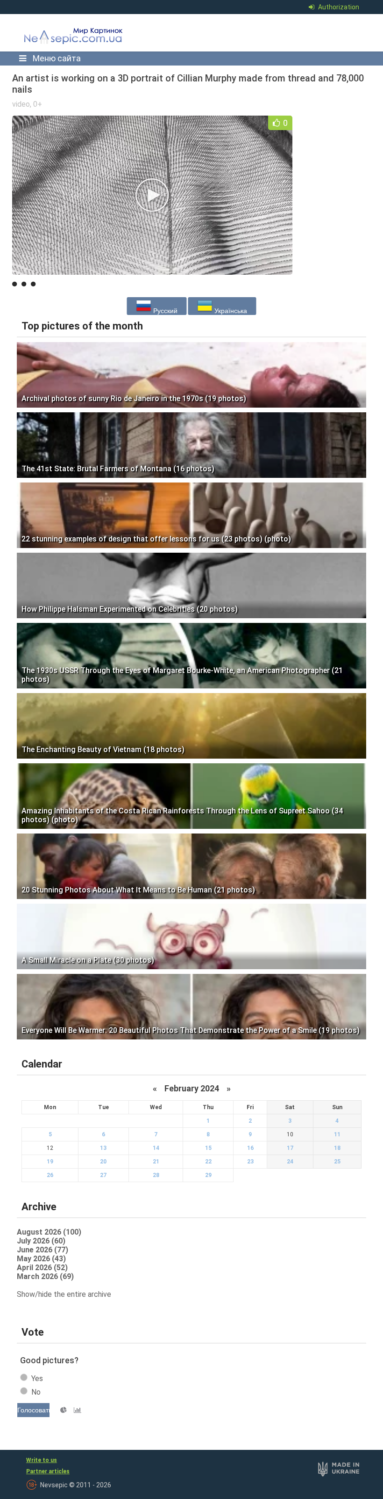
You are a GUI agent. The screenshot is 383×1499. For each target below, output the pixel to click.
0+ (37, 104)
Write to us (41, 1460)
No (36, 1392)
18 (337, 1148)
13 (103, 1148)
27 (103, 1175)
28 (156, 1175)
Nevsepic (87, 38)
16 (250, 1148)
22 (208, 1161)
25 (337, 1161)
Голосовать (33, 1410)
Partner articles (48, 1471)
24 (290, 1161)
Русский (164, 310)
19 (50, 1161)
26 (50, 1175)
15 (208, 1148)
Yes (37, 1378)
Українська (230, 310)
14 (156, 1148)
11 (337, 1134)
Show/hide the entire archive (64, 1294)
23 (250, 1161)
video (21, 104)
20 (103, 1161)
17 (290, 1148)
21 (156, 1161)
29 (208, 1175)
